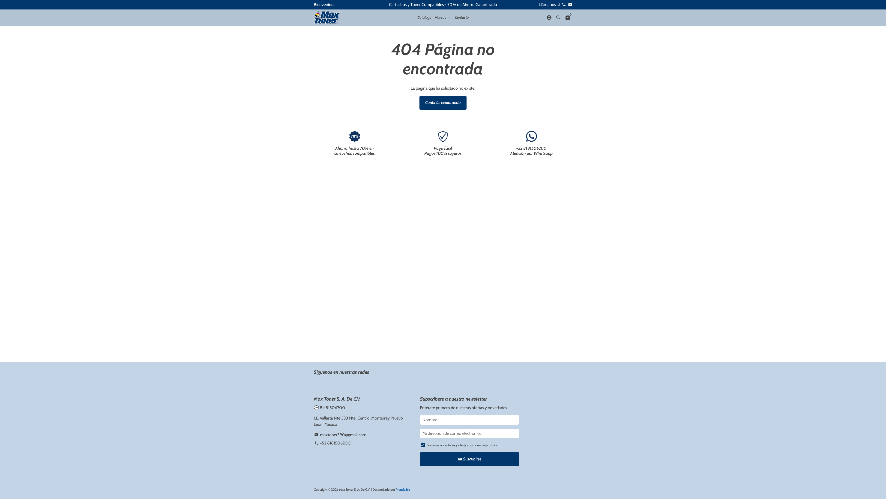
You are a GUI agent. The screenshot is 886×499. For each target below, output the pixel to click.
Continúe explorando (443, 102)
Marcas (442, 17)
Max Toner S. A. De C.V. (354, 489)
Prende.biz (403, 489)
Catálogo (424, 17)
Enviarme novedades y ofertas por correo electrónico (462, 445)
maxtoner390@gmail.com (340, 434)
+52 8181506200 (531, 148)
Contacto (462, 17)
